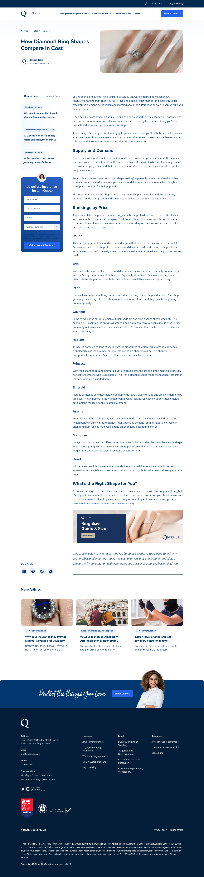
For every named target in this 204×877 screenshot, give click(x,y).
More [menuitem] (137, 13)
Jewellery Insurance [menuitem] (101, 13)
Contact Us (157, 753)
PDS (125, 854)
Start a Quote (122, 693)
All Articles (26, 31)
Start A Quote (171, 13)
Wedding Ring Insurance (95, 756)
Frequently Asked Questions (166, 747)
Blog (36, 31)
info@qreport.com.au (30, 754)
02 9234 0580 (27, 765)
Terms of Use (176, 830)
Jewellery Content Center (164, 742)
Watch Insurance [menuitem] (123, 13)
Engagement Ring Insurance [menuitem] (73, 13)
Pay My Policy (176, 3)
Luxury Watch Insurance (95, 761)
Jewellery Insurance (92, 742)
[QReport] (31, 14)
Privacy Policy (160, 830)
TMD (133, 854)
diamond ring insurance (113, 503)
